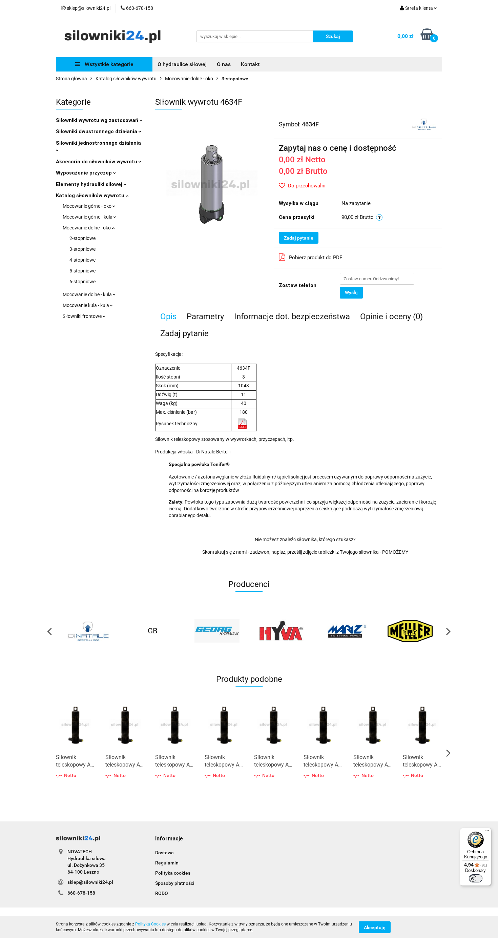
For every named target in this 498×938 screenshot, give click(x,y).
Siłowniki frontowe (83, 316)
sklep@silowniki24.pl (90, 882)
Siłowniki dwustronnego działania (97, 131)
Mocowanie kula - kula (86, 305)
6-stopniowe (82, 281)
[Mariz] (345, 631)
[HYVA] (281, 631)
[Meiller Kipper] (410, 631)
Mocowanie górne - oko (87, 206)
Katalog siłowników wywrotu (91, 195)
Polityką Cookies (150, 924)
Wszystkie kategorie (108, 64)
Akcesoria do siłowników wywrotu (97, 162)
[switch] (475, 878)
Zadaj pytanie (298, 238)
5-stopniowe (82, 270)
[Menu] (487, 832)
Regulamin (167, 862)
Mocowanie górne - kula (88, 217)
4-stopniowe (82, 260)
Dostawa (164, 852)
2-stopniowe (82, 238)
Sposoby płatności (174, 883)
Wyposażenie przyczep (84, 173)
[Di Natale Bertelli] (424, 123)
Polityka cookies (172, 873)
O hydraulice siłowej (182, 64)
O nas (224, 64)
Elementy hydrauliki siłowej (90, 184)
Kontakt (250, 64)
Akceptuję (375, 927)
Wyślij (351, 292)
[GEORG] (217, 631)
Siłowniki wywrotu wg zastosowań (98, 120)
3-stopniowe (82, 249)
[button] (169, 839)
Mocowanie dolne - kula (88, 294)
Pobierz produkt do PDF (315, 257)
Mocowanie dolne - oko (87, 227)
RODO (161, 893)
